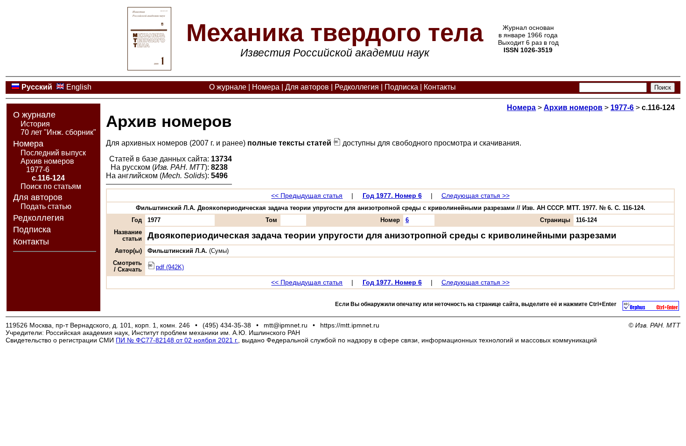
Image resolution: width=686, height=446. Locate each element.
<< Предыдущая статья (307, 195)
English (78, 87)
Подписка (401, 87)
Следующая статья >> (475, 195)
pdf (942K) (170, 267)
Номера (266, 87)
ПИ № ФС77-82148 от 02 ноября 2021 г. (177, 340)
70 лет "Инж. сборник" (58, 132)
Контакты (440, 87)
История (35, 124)
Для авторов (307, 87)
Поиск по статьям (51, 186)
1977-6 (37, 170)
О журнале (227, 87)
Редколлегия (357, 87)
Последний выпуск (53, 153)
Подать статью (46, 206)
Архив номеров (47, 161)
